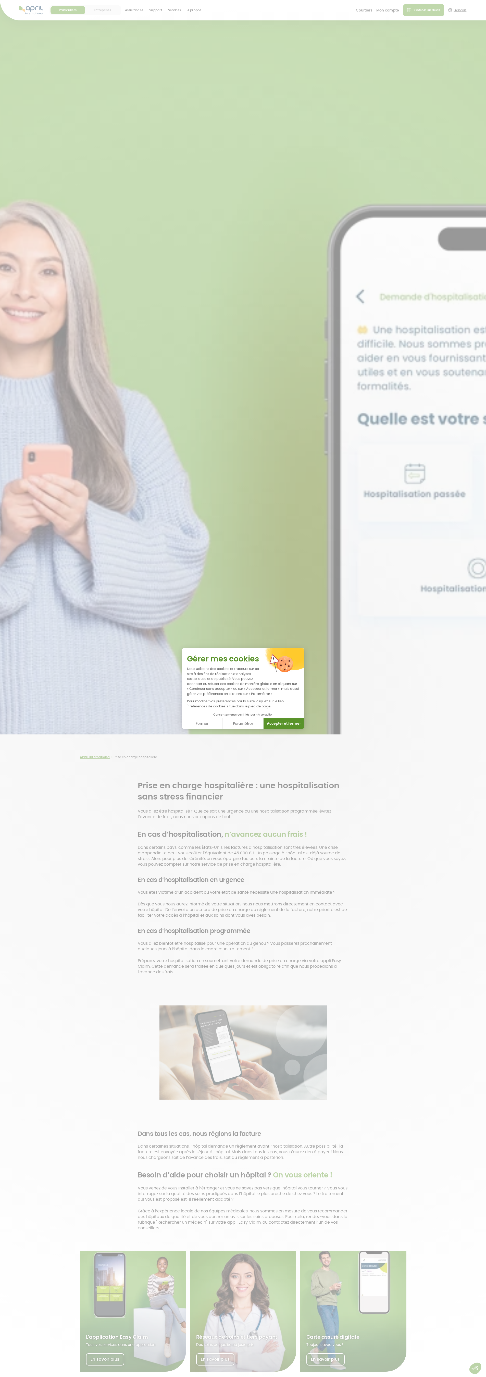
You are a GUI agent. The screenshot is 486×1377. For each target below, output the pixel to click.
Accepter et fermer (284, 723)
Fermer (202, 723)
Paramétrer (243, 723)
